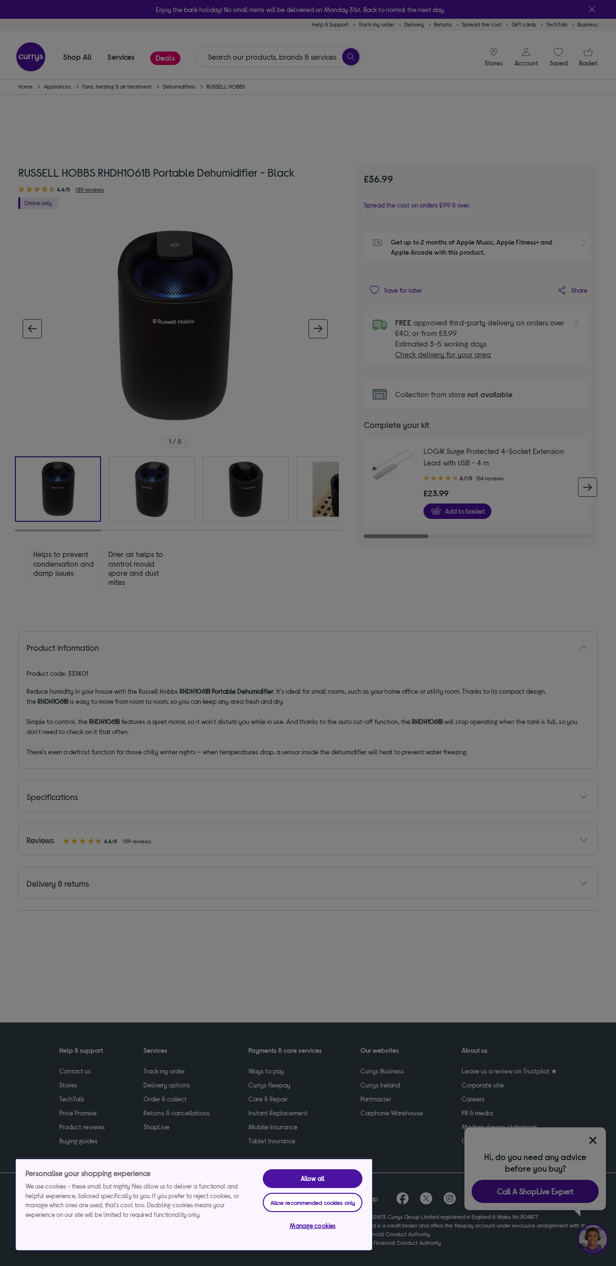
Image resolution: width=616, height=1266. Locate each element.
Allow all (313, 1178)
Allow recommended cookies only (313, 1202)
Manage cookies (312, 1225)
